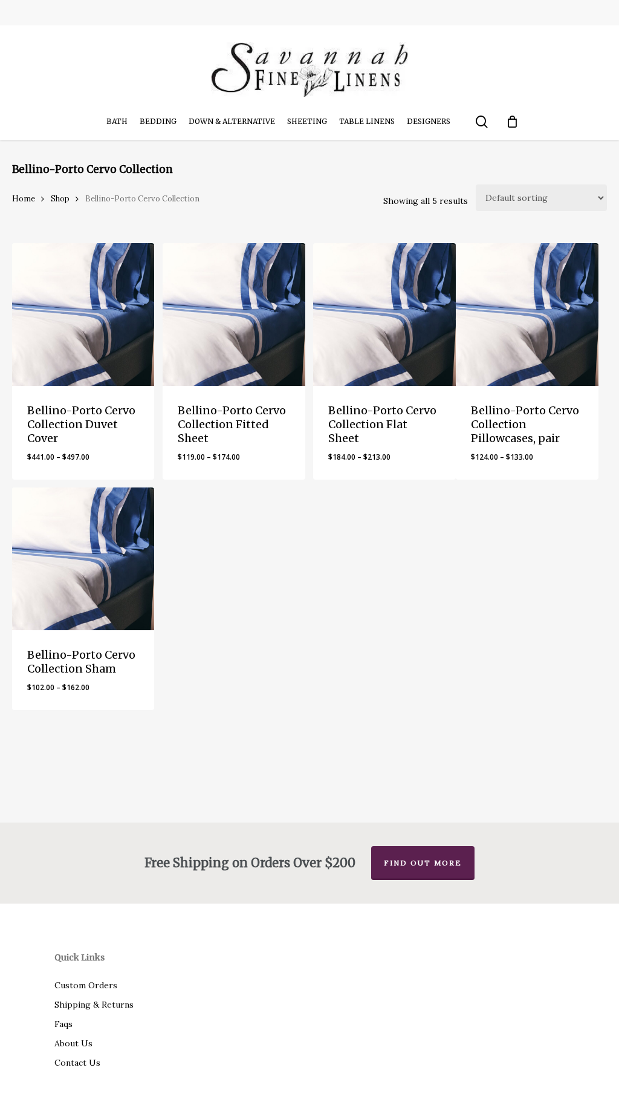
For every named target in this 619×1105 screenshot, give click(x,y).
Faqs (63, 1024)
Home (23, 199)
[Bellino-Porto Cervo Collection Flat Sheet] (384, 314)
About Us (73, 1043)
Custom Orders (85, 985)
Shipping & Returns (94, 1004)
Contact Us (77, 1062)
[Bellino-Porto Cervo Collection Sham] (83, 558)
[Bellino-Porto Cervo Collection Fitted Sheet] (234, 314)
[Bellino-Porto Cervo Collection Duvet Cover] (83, 314)
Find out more (423, 862)
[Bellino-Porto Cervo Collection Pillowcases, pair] (527, 314)
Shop (60, 199)
